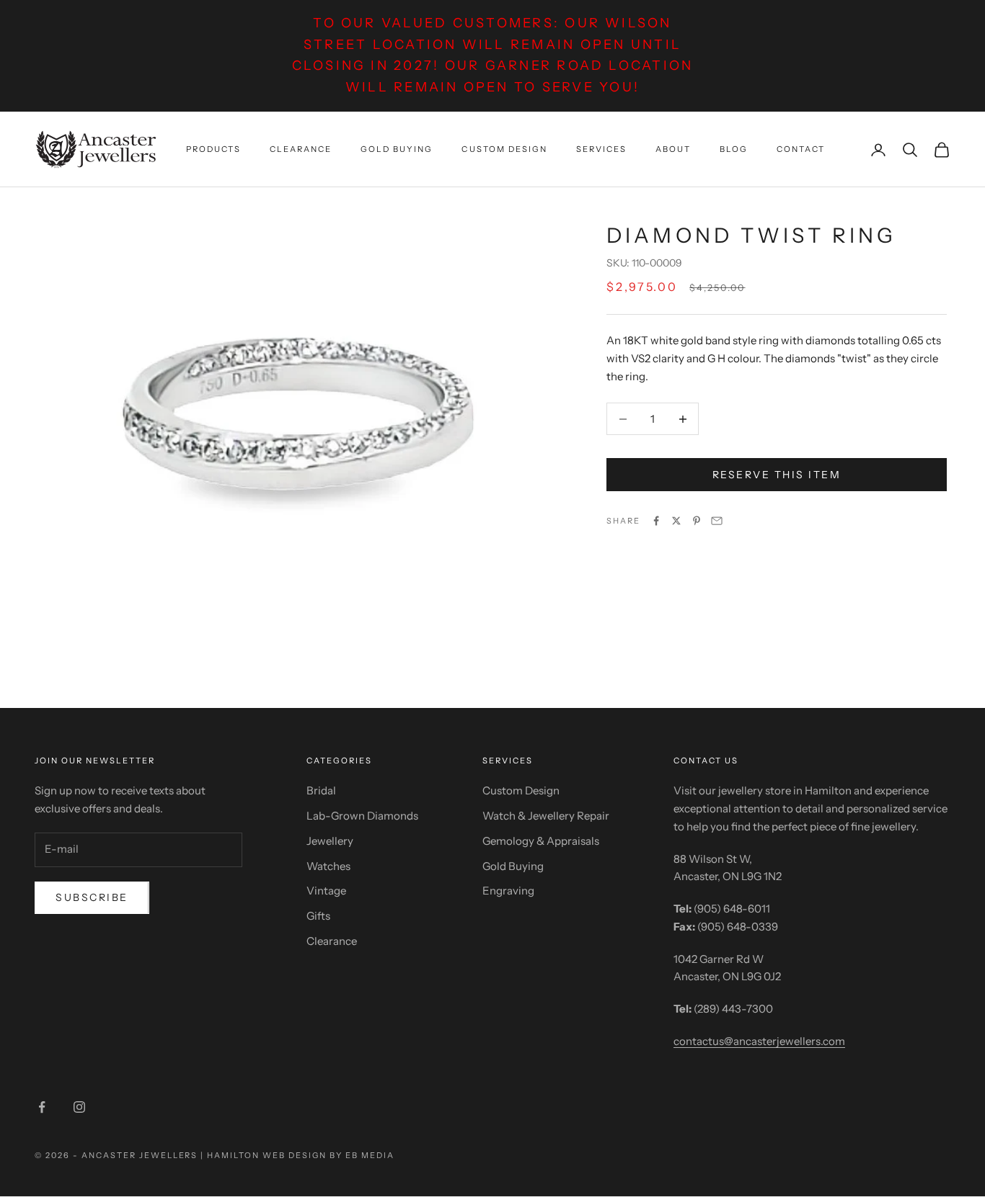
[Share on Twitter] (676, 520)
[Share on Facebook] (656, 520)
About (673, 149)
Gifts (318, 916)
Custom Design (504, 149)
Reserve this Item (777, 474)
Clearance (301, 149)
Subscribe (92, 897)
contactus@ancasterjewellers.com (759, 1041)
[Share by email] (717, 520)
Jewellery (329, 841)
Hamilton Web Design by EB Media (300, 1155)
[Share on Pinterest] (696, 520)
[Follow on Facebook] (42, 1107)
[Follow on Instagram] (79, 1107)
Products (213, 149)
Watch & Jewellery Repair (545, 815)
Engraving (508, 890)
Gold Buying (397, 149)
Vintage (326, 890)
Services (601, 149)
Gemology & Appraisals (540, 841)
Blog (734, 149)
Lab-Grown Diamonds (362, 815)
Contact (801, 149)
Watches (328, 866)
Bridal (321, 790)
